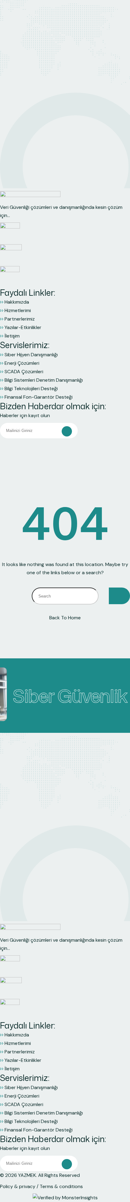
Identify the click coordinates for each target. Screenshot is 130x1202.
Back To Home (65, 617)
